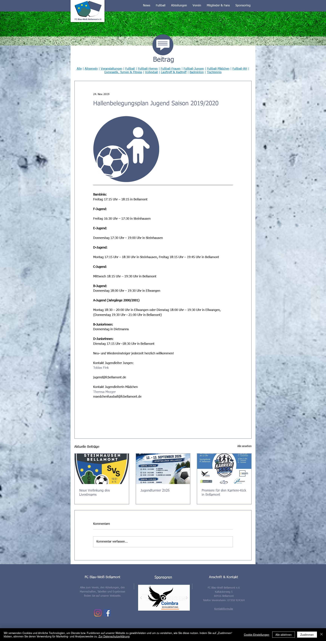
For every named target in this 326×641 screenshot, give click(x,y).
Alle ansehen (244, 446)
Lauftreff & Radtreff (174, 72)
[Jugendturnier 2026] (163, 469)
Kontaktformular (223, 609)
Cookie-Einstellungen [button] (256, 634)
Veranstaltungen (111, 68)
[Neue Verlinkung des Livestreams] (102, 469)
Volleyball (151, 72)
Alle (79, 68)
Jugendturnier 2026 (155, 490)
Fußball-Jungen (194, 68)
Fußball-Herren (148, 68)
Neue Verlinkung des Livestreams (94, 492)
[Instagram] (97, 612)
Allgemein (91, 68)
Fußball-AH (239, 68)
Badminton (197, 72)
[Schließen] (321, 634)
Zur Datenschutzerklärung (114, 636)
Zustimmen (307, 634)
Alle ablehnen (283, 634)
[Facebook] (107, 612)
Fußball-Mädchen (218, 68)
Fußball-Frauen (171, 68)
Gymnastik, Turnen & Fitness (123, 72)
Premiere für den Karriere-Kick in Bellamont (224, 492)
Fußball (130, 68)
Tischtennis (214, 72)
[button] (146, 5)
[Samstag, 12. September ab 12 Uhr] (224, 469)
